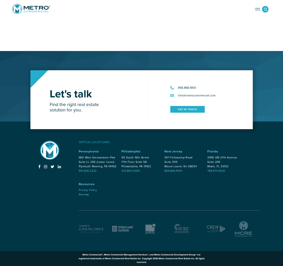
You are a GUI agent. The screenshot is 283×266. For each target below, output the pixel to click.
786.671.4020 (216, 170)
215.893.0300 (130, 170)
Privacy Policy (88, 190)
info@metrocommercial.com (197, 95)
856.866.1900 (187, 88)
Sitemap (84, 194)
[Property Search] (266, 10)
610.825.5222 (88, 170)
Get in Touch (187, 109)
